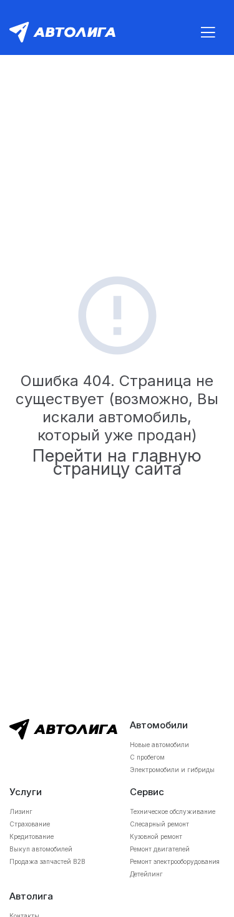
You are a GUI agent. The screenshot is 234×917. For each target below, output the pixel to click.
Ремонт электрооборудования (175, 861)
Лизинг (20, 811)
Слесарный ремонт (159, 824)
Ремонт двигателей (160, 849)
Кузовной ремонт (156, 836)
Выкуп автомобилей (40, 849)
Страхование (29, 824)
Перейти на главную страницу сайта (117, 462)
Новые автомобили (159, 744)
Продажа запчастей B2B (47, 861)
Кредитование (31, 836)
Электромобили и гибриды (172, 769)
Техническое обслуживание (172, 811)
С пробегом (147, 757)
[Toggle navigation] (208, 32)
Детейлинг (146, 874)
